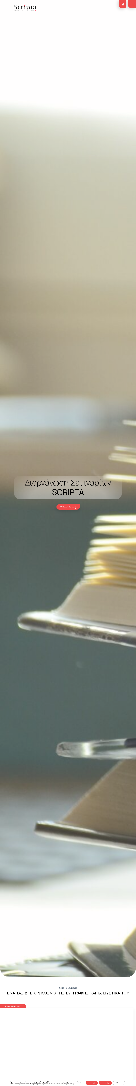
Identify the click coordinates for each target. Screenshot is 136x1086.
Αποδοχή (92, 1083)
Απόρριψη (105, 1083)
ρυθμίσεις (70, 1084)
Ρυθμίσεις (119, 1083)
